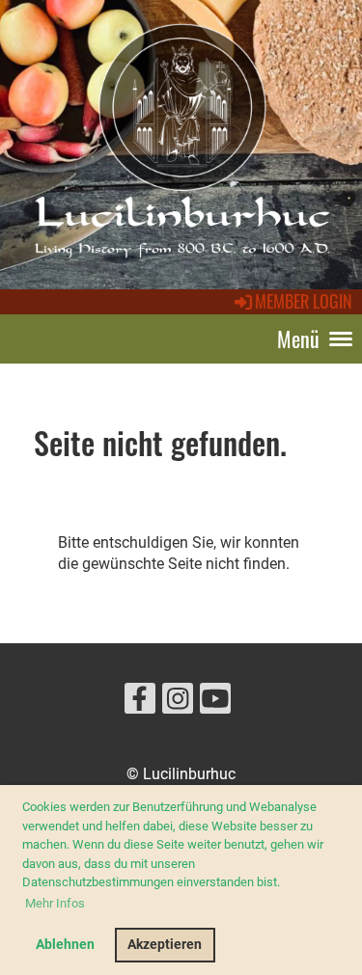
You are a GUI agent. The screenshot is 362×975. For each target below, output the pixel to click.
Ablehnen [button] (65, 944)
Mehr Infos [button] (55, 903)
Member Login (303, 300)
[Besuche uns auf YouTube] (215, 703)
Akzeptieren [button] (164, 944)
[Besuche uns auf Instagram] (177, 703)
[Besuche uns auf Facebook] (140, 703)
